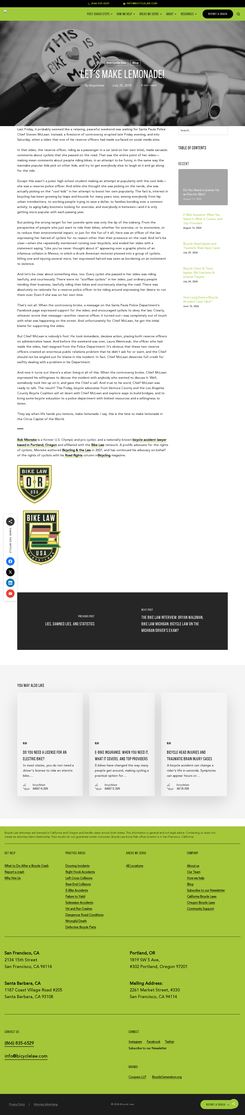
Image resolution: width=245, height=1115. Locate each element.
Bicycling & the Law (76, 450)
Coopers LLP (137, 1077)
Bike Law (97, 445)
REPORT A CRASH (217, 14)
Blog (135, 63)
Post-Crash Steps (98, 14)
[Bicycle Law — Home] (11, 14)
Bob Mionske (27, 440)
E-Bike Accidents (76, 890)
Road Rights (73, 455)
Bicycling (104, 455)
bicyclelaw (96, 85)
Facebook (153, 1041)
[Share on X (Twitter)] (10, 572)
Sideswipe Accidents (79, 902)
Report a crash (14, 872)
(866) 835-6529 (100, 3)
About (170, 14)
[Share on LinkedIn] (10, 583)
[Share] (10, 521)
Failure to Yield (75, 896)
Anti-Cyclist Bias (116, 63)
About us (193, 865)
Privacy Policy (17, 1104)
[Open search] (238, 14)
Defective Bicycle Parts (80, 927)
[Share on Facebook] (10, 561)
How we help (195, 878)
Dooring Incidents (77, 865)
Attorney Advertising (46, 1104)
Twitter (169, 1041)
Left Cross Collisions (78, 878)
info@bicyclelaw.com (26, 1056)
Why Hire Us (13, 878)
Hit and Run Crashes (78, 908)
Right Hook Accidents (80, 872)
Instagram (135, 1041)
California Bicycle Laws (201, 896)
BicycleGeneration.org (167, 1077)
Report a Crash (218, 1104)
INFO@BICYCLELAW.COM (142, 3)
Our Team (193, 872)
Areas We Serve (149, 14)
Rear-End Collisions (78, 884)
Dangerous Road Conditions (84, 914)
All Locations (134, 865)
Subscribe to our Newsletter (206, 890)
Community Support (200, 908)
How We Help (124, 14)
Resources (187, 14)
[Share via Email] (10, 593)
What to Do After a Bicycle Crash (27, 865)
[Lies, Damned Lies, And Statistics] (69, 621)
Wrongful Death (76, 921)
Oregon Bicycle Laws (201, 902)
